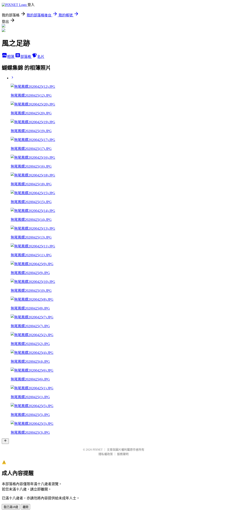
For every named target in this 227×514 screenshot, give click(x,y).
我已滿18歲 (11, 507)
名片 (40, 57)
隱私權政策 (105, 454)
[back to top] (5, 441)
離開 (25, 507)
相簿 (11, 57)
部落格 (26, 57)
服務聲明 (123, 454)
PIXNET (98, 449)
